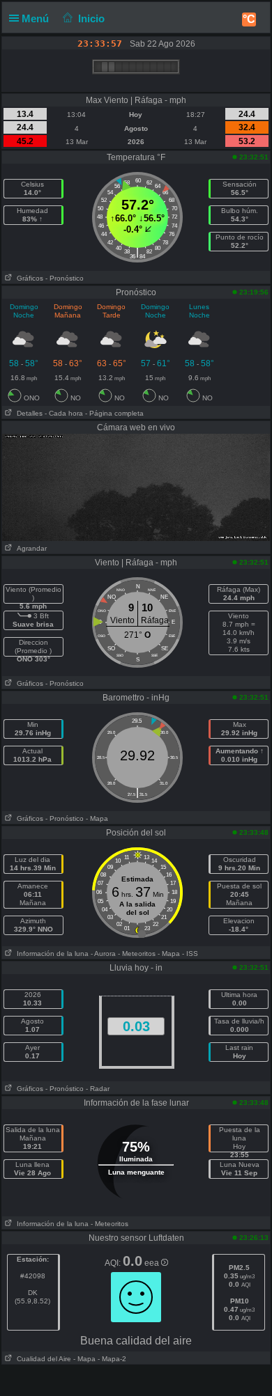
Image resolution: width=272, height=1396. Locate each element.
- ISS (190, 953)
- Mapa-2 (111, 1359)
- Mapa (97, 818)
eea (152, 1263)
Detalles (28, 413)
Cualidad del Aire (42, 1359)
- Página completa (114, 413)
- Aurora (103, 953)
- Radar (97, 1088)
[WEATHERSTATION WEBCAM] (136, 487)
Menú (36, 18)
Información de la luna (51, 953)
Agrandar (30, 548)
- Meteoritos (137, 953)
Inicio (91, 18)
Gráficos (28, 278)
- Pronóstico (64, 278)
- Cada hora (64, 413)
